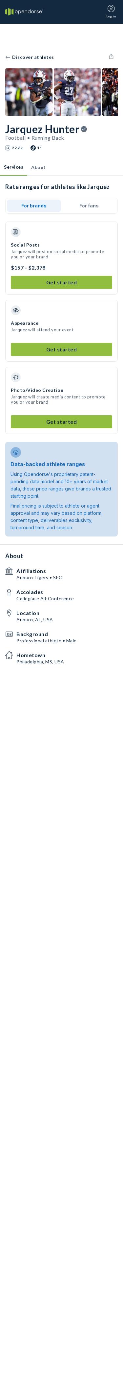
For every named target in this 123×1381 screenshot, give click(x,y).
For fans (89, 205)
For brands (34, 205)
